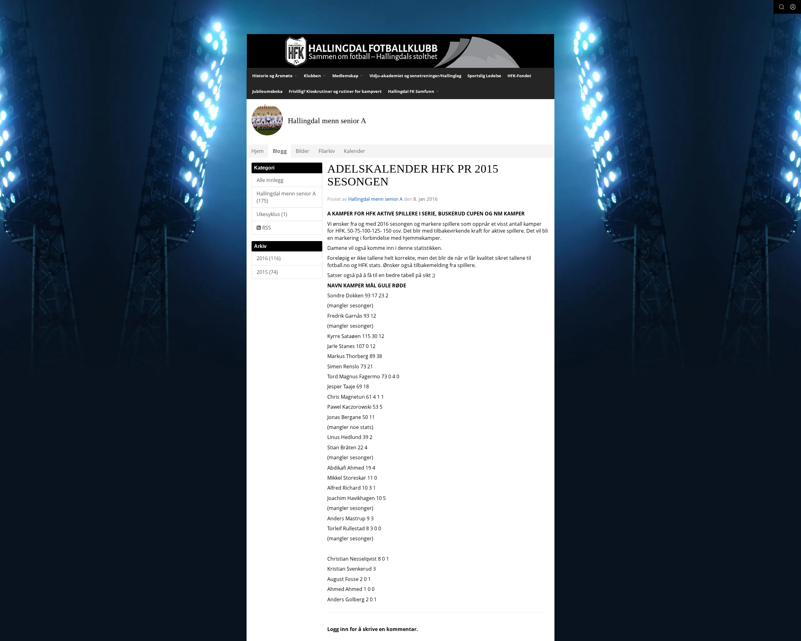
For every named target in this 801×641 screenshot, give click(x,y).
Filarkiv (327, 151)
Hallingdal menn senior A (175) (286, 197)
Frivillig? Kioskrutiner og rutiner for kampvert (335, 91)
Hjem (257, 151)
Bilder (302, 151)
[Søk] (781, 7)
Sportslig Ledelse (484, 75)
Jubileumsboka (267, 91)
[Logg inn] (792, 7)
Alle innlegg (270, 180)
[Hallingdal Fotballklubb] (400, 51)
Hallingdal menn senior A (375, 199)
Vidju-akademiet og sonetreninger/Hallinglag (415, 75)
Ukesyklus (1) (272, 214)
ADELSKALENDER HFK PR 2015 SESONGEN (412, 175)
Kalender (354, 151)
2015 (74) (267, 272)
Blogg (280, 151)
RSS (266, 227)
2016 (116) (269, 258)
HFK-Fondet (519, 75)
